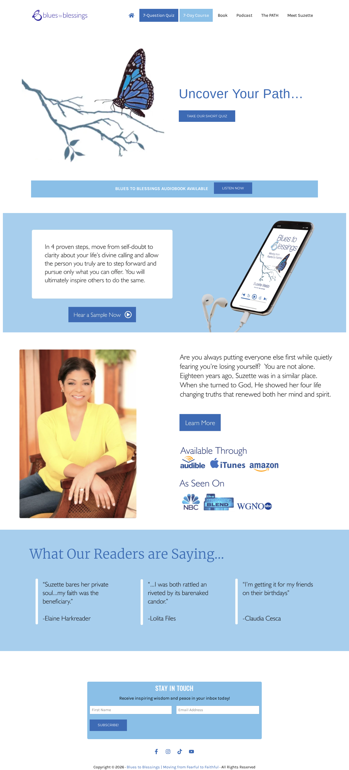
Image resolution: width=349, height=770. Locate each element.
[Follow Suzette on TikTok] (181, 751)
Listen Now (233, 188)
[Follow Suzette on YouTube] (192, 751)
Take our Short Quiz (207, 116)
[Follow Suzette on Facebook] (156, 751)
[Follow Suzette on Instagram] (169, 751)
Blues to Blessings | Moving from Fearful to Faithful (173, 766)
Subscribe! (108, 725)
